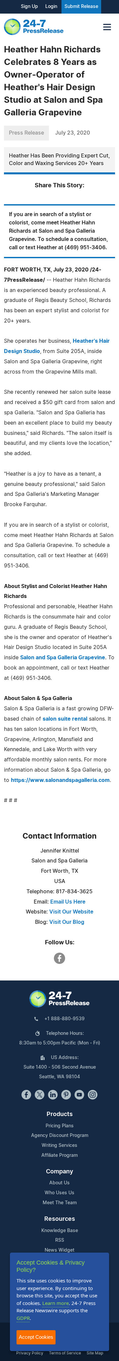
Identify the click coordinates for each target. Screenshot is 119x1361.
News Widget (59, 1250)
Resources (59, 1219)
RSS (59, 1240)
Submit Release (81, 6)
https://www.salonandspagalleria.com (60, 780)
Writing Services (59, 1145)
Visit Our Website (71, 912)
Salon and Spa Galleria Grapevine (62, 657)
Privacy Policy (29, 1353)
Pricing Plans (60, 1126)
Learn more (55, 1303)
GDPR (23, 1318)
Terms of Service (65, 1353)
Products (60, 1114)
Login (51, 6)
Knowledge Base (59, 1230)
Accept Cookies (36, 1337)
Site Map (95, 1353)
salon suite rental (65, 719)
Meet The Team (60, 1203)
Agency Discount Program (59, 1135)
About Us (59, 1183)
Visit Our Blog (66, 922)
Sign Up (29, 6)
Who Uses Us (59, 1193)
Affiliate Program (59, 1155)
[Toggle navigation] (107, 27)
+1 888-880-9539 (64, 1019)
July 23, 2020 (72, 133)
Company (59, 1172)
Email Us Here (67, 902)
